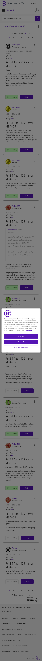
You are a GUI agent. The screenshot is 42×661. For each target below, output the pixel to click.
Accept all (21, 336)
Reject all (21, 342)
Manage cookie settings (21, 347)
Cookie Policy (29, 330)
